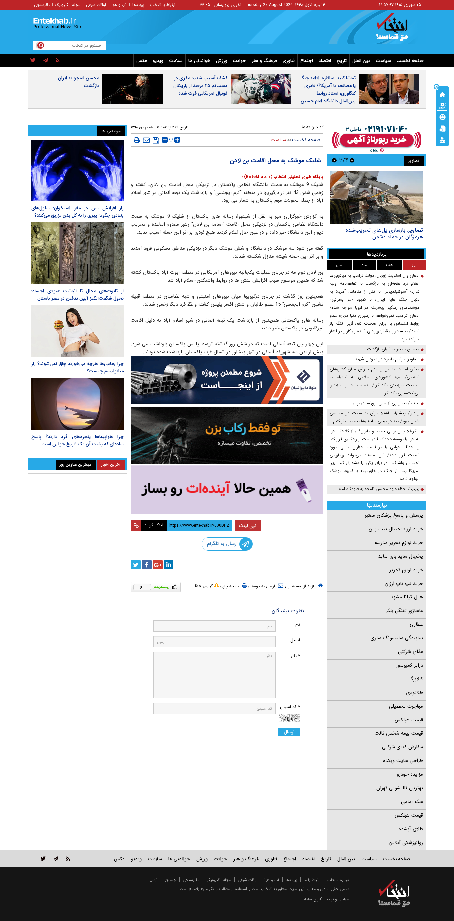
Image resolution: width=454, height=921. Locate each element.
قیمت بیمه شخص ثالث (399, 733)
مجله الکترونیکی (218, 880)
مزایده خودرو (410, 774)
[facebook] (147, 564)
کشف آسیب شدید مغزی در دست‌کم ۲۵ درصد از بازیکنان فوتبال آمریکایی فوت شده (200, 85)
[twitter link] (43, 858)
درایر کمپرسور (409, 665)
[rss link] (67, 858)
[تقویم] (442, 128)
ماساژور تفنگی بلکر (404, 611)
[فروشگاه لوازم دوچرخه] (227, 435)
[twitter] (33, 60)
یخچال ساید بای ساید (400, 556)
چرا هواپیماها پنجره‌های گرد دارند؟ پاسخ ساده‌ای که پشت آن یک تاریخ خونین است (77, 440)
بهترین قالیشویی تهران (399, 788)
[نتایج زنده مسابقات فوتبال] (442, 139)
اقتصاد (325, 60)
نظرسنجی (42, 5)
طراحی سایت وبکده (403, 761)
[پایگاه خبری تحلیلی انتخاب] (397, 30)
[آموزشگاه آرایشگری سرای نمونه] (227, 489)
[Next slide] (334, 160)
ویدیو (158, 60)
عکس (141, 60)
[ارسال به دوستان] (146, 140)
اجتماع (306, 60)
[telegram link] (55, 858)
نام (297, 624)
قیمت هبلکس (409, 720)
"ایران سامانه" (311, 899)
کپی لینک (248, 525)
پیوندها (138, 5)
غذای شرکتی (410, 652)
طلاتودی (414, 693)
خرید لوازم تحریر (406, 570)
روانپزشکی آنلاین (406, 843)
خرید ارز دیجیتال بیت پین (396, 529)
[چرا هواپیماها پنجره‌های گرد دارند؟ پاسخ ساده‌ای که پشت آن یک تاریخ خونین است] (77, 404)
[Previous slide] (352, 160)
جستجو (170, 880)
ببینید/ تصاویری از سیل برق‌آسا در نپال (386, 403)
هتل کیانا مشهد (407, 597)
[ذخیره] (156, 140)
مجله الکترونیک (67, 5)
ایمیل (295, 640)
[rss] (57, 60)
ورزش (221, 60)
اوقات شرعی (96, 5)
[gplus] (158, 564)
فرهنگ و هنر (264, 60)
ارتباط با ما (312, 880)
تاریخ (342, 60)
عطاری (416, 624)
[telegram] (45, 60)
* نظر (295, 655)
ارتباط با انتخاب (162, 5)
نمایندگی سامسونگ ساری (396, 638)
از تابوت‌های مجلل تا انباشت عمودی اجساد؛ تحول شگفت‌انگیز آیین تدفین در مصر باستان (77, 294)
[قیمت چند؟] (442, 105)
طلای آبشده (411, 829)
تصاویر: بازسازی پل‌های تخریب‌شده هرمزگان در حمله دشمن (384, 233)
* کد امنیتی (290, 706)
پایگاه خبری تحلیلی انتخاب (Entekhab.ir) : (282, 176)
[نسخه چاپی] (137, 140)
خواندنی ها (199, 60)
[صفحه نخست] (442, 94)
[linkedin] (168, 564)
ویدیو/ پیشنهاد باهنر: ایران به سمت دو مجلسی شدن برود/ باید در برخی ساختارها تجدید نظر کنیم (374, 417)
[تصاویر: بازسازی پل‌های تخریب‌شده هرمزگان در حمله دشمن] (376, 197)
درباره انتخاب (338, 880)
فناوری (289, 60)
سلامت (176, 60)
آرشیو (153, 880)
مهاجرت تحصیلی (406, 706)
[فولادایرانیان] (227, 380)
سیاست (383, 60)
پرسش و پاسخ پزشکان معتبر (394, 515)
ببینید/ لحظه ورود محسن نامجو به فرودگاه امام (378, 488)
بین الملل (361, 60)
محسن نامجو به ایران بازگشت (78, 81)
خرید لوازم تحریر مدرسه (399, 543)
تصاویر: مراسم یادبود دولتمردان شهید (387, 359)
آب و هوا (119, 5)
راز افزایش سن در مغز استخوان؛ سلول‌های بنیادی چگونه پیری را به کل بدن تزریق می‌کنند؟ (77, 211)
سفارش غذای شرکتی (402, 747)
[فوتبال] (442, 117)
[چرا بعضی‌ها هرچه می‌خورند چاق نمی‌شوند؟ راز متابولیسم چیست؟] (77, 331)
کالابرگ (415, 679)
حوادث (239, 60)
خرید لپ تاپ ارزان (404, 584)
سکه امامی (412, 802)
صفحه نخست (410, 60)
